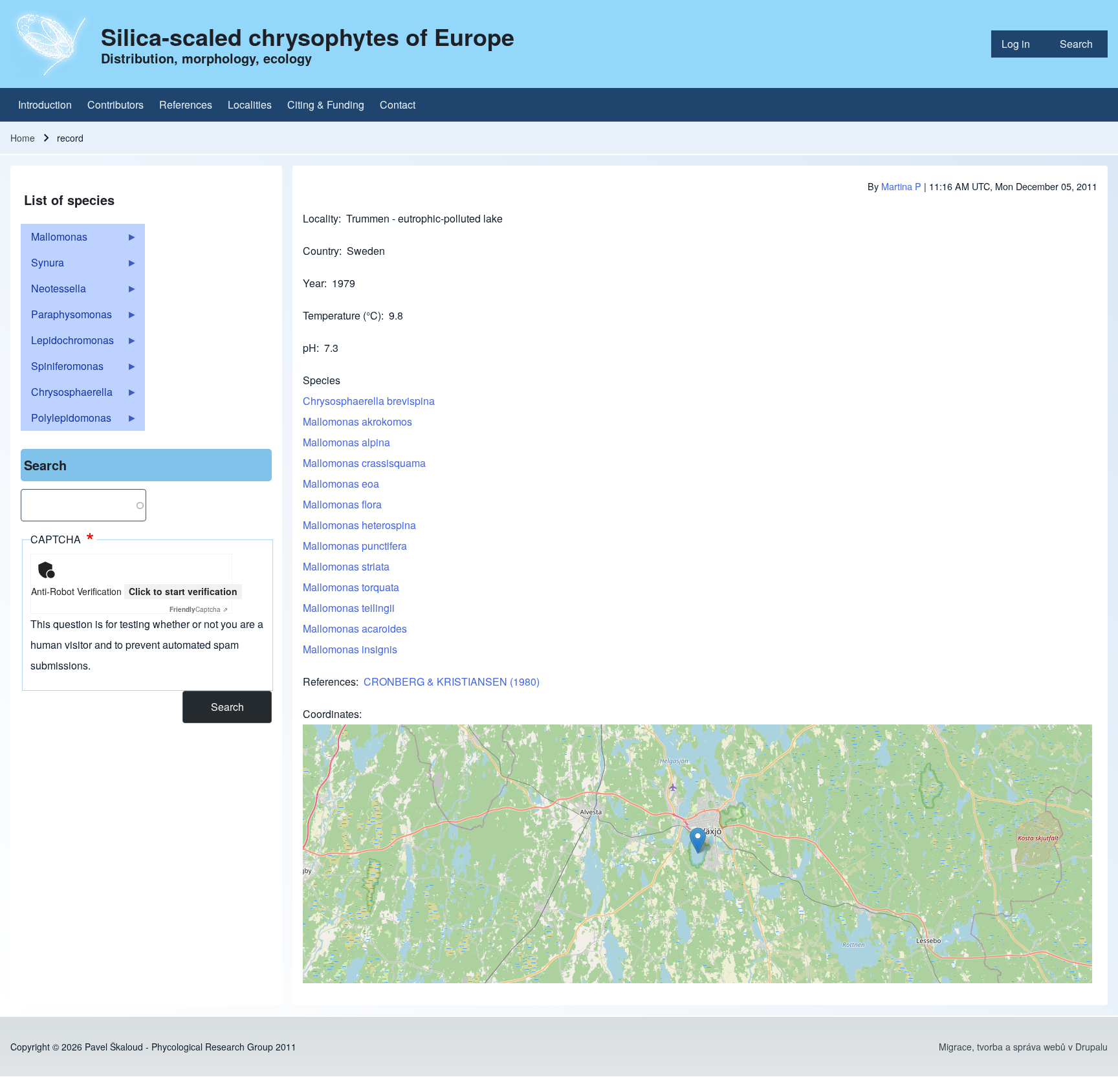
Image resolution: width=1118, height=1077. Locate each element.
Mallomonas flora (342, 504)
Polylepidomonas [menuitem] (66, 420)
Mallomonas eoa (341, 483)
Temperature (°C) (342, 315)
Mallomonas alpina (346, 442)
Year (313, 283)
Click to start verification (183, 591)
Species (321, 380)
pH (309, 347)
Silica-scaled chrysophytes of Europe (307, 36)
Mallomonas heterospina (359, 524)
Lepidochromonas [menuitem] (67, 342)
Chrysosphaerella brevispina (369, 400)
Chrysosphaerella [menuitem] (67, 394)
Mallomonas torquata (351, 587)
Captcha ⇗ (199, 609)
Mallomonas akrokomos (357, 421)
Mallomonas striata (346, 566)
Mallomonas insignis (350, 649)
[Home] (51, 44)
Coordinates (331, 713)
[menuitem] (1020, 44)
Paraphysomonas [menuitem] (66, 317)
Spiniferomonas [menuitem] (62, 368)
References (329, 681)
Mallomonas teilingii (349, 607)
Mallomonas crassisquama (364, 462)
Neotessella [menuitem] (53, 291)
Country (321, 250)
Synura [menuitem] (42, 265)
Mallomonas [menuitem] (54, 239)
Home (22, 137)
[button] (698, 840)
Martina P (901, 186)
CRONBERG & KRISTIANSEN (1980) (452, 681)
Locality (320, 218)
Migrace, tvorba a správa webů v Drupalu (1023, 1046)
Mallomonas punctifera (355, 545)
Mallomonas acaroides (355, 628)
